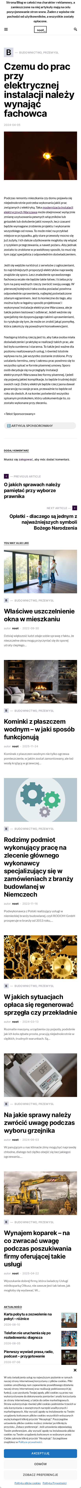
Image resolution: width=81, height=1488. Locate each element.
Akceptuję (40, 1453)
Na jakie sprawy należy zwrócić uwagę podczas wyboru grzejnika (39, 1122)
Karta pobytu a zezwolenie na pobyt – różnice (28, 1316)
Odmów (40, 1464)
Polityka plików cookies (28, 1483)
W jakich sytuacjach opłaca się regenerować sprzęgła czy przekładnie (40, 1004)
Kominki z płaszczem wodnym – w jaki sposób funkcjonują (39, 729)
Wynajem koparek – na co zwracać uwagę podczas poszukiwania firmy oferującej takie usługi (37, 1248)
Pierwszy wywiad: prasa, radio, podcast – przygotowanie (28, 1354)
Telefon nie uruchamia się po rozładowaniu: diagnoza (27, 1335)
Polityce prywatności (30, 1442)
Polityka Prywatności (54, 1483)
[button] (75, 1370)
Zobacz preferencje (40, 1475)
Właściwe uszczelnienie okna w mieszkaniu (39, 615)
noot (15, 628)
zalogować (26, 459)
